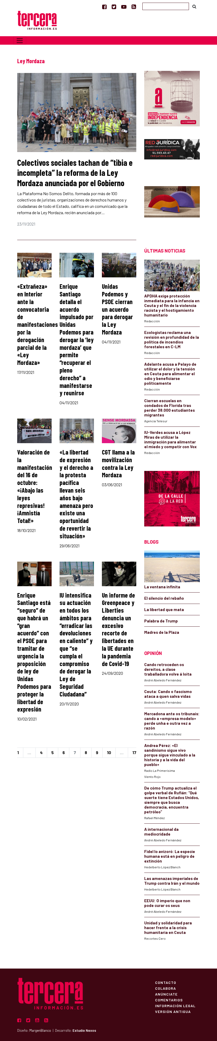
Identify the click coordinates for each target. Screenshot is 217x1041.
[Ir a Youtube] (123, 6)
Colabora (165, 988)
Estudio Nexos (84, 1030)
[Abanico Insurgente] (172, 207)
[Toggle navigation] (19, 40)
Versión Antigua (173, 1011)
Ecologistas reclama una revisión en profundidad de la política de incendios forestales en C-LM (171, 339)
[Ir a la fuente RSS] (134, 6)
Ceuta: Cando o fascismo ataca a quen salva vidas (168, 694)
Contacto (165, 982)
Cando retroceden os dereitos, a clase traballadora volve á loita (168, 669)
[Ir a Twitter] (114, 6)
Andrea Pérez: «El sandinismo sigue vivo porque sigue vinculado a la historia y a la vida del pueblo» (169, 755)
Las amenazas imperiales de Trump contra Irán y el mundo (172, 881)
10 (109, 752)
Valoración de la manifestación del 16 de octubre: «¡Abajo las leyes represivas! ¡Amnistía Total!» (34, 486)
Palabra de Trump (161, 620)
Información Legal (175, 1005)
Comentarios (169, 1000)
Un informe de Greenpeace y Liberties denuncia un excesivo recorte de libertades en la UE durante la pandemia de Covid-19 (118, 629)
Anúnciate (166, 994)
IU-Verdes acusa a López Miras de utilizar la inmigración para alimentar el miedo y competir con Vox (170, 439)
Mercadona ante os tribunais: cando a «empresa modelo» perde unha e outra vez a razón (172, 720)
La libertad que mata (164, 609)
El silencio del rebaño (164, 598)
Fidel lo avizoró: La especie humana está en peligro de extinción (169, 856)
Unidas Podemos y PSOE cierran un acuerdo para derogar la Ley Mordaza (117, 309)
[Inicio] (37, 19)
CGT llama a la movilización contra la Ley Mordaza (118, 463)
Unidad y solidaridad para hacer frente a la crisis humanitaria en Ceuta (168, 927)
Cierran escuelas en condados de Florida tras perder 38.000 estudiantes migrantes (169, 407)
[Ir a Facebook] (104, 6)
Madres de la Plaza (161, 632)
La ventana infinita (162, 586)
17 (134, 752)
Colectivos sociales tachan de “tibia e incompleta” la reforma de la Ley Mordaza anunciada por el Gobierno (75, 172)
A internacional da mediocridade (161, 831)
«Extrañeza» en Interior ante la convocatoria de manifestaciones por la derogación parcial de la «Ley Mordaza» (37, 324)
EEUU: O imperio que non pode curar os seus (167, 903)
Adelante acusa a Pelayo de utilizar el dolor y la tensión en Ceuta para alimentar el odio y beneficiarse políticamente (170, 374)
